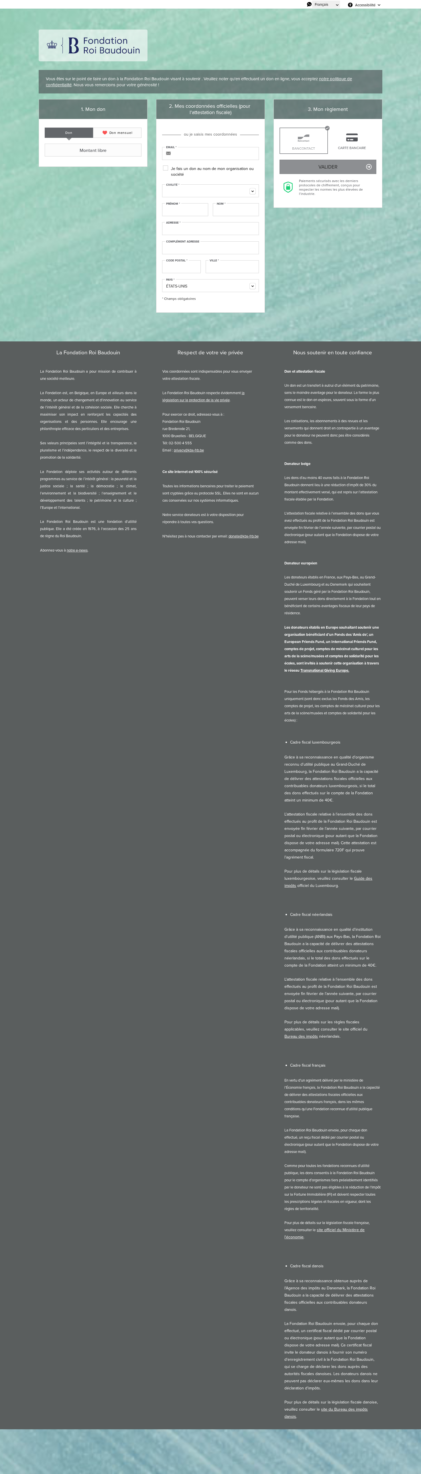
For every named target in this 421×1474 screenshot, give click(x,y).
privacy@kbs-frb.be (189, 450)
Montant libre (93, 150)
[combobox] (210, 190)
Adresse (173, 222)
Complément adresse (182, 241)
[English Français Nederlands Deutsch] (326, 4)
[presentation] (69, 133)
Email (171, 147)
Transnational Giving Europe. (324, 670)
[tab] (69, 133)
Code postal (177, 260)
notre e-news (77, 550)
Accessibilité (365, 4)
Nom (221, 204)
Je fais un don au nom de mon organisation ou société (212, 171)
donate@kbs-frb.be (244, 536)
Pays (170, 279)
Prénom (173, 204)
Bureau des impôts (301, 1036)
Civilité (173, 185)
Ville (214, 260)
